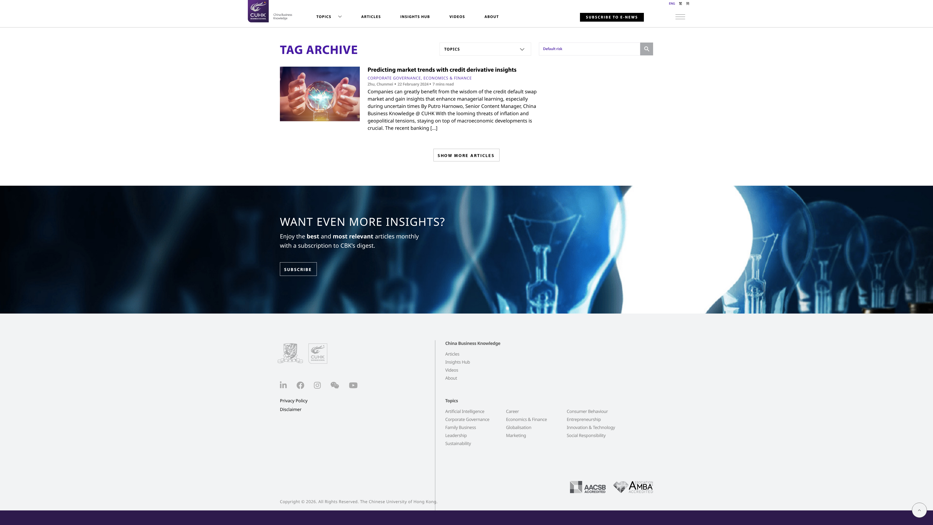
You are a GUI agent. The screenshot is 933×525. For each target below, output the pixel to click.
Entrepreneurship (584, 419)
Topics (323, 16)
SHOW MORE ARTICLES (466, 155)
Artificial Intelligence (464, 411)
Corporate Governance (394, 78)
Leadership (456, 435)
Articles (371, 16)
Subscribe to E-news (612, 17)
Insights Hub (415, 16)
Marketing (516, 435)
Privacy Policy (294, 400)
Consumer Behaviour (587, 411)
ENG (672, 3)
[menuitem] (329, 17)
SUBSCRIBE (298, 269)
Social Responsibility (586, 435)
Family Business (460, 427)
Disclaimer (291, 409)
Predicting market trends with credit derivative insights (442, 69)
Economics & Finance (447, 78)
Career (512, 411)
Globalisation (518, 427)
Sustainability (458, 443)
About (491, 16)
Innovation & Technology (591, 427)
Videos (457, 16)
